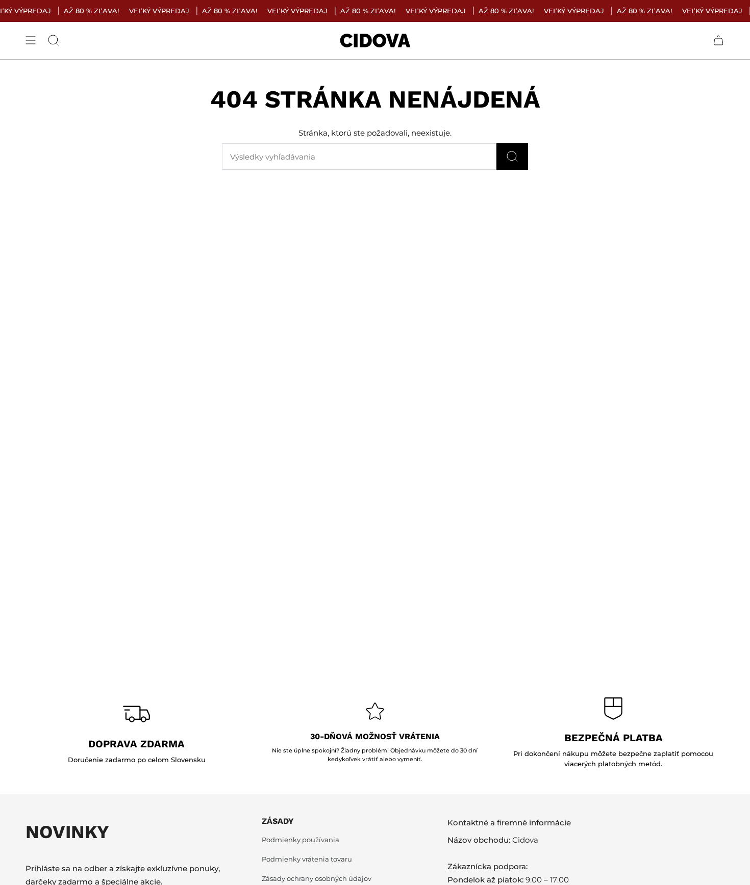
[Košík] (718, 40)
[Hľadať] (512, 156)
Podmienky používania (300, 840)
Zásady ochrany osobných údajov (316, 878)
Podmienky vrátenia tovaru (307, 859)
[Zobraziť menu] (30, 40)
